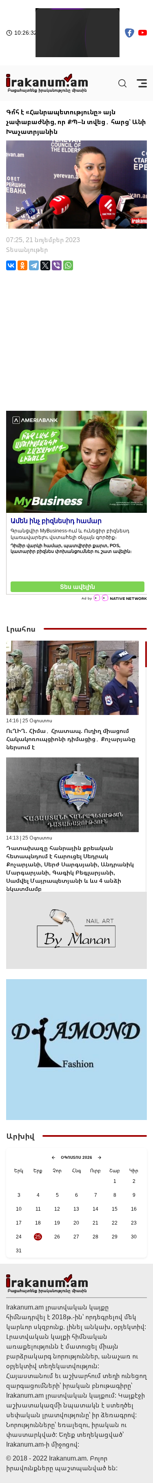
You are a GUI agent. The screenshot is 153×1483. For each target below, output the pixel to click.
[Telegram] (34, 265)
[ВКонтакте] (11, 265)
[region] (76, 766)
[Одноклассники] (22, 265)
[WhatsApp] (68, 265)
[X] (45, 265)
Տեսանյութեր (27, 249)
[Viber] (57, 265)
